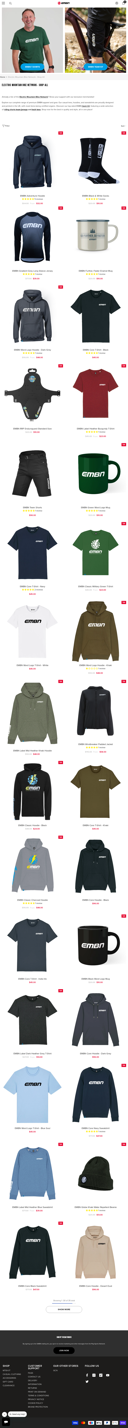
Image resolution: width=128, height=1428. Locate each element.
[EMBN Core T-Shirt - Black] (95, 316)
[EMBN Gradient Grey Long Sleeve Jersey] (32, 237)
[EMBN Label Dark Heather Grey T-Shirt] (32, 1020)
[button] (28, 199)
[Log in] (116, 3)
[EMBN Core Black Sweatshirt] (32, 1252)
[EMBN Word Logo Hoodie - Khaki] (95, 631)
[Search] (10, 3)
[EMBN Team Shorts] (32, 473)
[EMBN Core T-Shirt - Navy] (32, 552)
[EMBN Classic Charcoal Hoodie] (32, 866)
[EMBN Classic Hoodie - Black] (32, 791)
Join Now (64, 1350)
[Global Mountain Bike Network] (32, 40)
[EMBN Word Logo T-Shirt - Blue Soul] (32, 1094)
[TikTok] (101, 1375)
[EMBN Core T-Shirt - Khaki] (95, 791)
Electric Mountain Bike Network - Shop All (26, 77)
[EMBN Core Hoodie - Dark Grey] (95, 1020)
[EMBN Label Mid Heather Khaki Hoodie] (32, 714)
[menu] (3, 3)
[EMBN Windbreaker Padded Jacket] (95, 710)
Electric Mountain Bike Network (34, 96)
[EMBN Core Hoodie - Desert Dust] (95, 1252)
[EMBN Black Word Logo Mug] (95, 945)
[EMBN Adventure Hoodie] (32, 162)
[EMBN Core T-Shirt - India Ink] (32, 945)
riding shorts (9, 109)
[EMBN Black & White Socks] (95, 162)
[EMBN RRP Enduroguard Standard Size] (32, 395)
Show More (64, 1309)
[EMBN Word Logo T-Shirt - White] (32, 631)
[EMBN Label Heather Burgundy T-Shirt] (95, 395)
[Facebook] (87, 1375)
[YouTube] (108, 1375)
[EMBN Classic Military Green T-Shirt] (95, 552)
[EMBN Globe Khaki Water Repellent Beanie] (95, 1173)
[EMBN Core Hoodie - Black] (95, 866)
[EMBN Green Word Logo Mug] (95, 473)
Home (2, 77)
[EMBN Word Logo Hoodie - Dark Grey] (32, 316)
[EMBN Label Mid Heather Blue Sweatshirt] (32, 1173)
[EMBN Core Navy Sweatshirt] (95, 1094)
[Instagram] (94, 1375)
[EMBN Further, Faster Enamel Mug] (95, 237)
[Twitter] (87, 1381)
